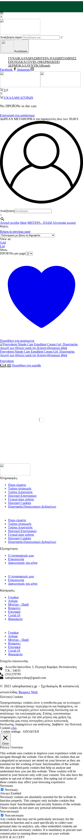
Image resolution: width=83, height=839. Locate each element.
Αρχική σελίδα (9, 222)
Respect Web (28, 692)
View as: (5, 239)
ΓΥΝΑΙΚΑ (15, 58)
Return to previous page (15, 231)
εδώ (14, 728)
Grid (3, 242)
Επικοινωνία (16, 559)
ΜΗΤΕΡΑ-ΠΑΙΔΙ (47, 58)
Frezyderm (7, 361)
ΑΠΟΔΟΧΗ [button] (31, 731)
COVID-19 (33, 62)
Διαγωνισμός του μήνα (22, 562)
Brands (45, 65)
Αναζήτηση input (11, 37)
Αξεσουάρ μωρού (64, 222)
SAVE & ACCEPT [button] (12, 837)
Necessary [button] (6, 785)
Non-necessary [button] (9, 811)
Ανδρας (13, 601)
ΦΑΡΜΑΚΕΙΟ (50, 62)
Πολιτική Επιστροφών (22, 495)
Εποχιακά (14, 611)
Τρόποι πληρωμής (19, 488)
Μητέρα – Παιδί (18, 604)
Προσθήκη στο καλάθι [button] (26, 365)
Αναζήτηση (7, 211)
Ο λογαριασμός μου (21, 555)
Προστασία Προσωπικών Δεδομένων (32, 506)
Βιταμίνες (14, 608)
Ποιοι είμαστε (17, 485)
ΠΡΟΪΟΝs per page (12, 253)
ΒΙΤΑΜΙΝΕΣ (67, 58)
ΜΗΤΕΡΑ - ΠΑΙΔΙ (39, 222)
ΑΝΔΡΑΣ (29, 58)
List (2, 246)
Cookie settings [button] (11, 731)
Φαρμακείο (15, 619)
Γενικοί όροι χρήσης (21, 499)
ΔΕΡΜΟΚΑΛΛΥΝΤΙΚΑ (24, 65)
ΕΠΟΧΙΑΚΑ (17, 62)
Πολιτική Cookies (19, 503)
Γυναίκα (13, 597)
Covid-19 (14, 615)
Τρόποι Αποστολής (20, 492)
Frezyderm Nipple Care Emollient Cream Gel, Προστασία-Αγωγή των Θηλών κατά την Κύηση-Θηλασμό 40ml (37, 353)
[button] (41, 513)
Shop (23, 222)
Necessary (11, 789)
